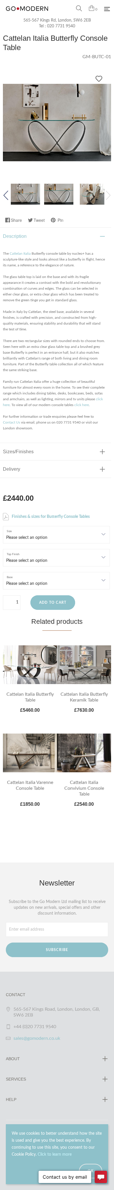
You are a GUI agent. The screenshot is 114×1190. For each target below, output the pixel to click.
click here (81, 405)
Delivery (11, 469)
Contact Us (11, 422)
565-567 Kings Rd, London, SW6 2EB (57, 20)
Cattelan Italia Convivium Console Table (84, 788)
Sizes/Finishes (18, 451)
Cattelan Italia (20, 253)
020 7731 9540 (61, 26)
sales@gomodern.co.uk (36, 1038)
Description (15, 236)
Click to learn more (55, 1154)
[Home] (27, 14)
